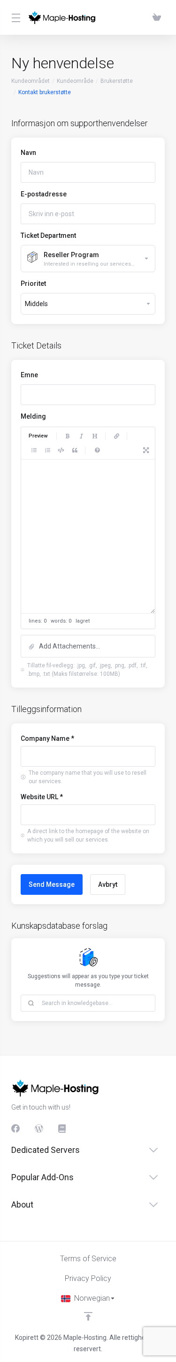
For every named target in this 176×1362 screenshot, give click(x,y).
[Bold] (68, 436)
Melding (33, 416)
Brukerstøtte (116, 81)
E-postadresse (44, 194)
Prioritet (33, 283)
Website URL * (42, 797)
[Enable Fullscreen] (146, 450)
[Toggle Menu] (14, 17)
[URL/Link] (116, 436)
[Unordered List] (34, 450)
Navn (28, 152)
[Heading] (95, 436)
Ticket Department (48, 235)
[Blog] (39, 1128)
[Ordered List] (47, 450)
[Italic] (81, 436)
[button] (88, 646)
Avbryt (107, 884)
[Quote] (75, 450)
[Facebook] (15, 1128)
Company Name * (47, 738)
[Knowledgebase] (62, 1128)
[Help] (97, 450)
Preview (38, 436)
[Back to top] (88, 1316)
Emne (29, 375)
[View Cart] (157, 17)
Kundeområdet (30, 81)
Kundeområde (75, 81)
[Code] (61, 450)
